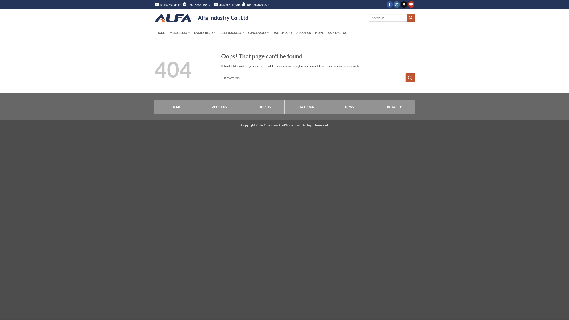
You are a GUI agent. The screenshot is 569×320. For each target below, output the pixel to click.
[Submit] (411, 18)
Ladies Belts (203, 32)
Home (161, 32)
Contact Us (337, 32)
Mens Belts (178, 32)
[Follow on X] (404, 4)
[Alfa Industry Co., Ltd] (172, 18)
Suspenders (283, 32)
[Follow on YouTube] (411, 4)
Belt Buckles (231, 32)
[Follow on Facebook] (390, 4)
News (319, 32)
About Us (303, 32)
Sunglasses (257, 32)
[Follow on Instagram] (397, 4)
